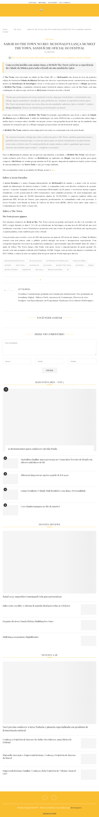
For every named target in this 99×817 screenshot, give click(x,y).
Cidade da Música (79, 261)
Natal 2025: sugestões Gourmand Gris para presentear (32, 596)
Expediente (52, 2)
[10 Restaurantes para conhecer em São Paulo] (49, 420)
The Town (17, 29)
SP (68, 270)
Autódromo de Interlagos (57, 261)
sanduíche (26, 270)
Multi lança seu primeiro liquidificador (21, 637)
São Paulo (39, 270)
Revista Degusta (11, 270)
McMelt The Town (63, 265)
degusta (7, 265)
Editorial (33, 2)
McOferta (80, 265)
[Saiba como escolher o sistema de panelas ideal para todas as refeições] (88, 609)
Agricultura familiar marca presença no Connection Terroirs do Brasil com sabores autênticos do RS (56, 461)
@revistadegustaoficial (14, 261)
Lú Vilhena (24, 289)
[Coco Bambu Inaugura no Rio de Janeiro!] (10, 510)
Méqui (90, 265)
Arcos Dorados (35, 261)
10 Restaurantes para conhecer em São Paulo (32, 448)
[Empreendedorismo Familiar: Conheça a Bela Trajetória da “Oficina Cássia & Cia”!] (88, 774)
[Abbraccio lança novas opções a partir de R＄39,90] (10, 479)
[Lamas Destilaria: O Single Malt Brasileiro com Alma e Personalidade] (10, 494)
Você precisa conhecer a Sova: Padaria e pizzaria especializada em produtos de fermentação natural (45, 728)
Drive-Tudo (20, 265)
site (53, 170)
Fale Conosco (65, 2)
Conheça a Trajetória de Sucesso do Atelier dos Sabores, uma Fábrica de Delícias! (37, 741)
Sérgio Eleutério (55, 270)
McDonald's (34, 265)
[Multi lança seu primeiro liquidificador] (88, 641)
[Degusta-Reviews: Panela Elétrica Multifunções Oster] (88, 625)
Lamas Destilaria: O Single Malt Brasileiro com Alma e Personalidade (53, 490)
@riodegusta (76, 808)
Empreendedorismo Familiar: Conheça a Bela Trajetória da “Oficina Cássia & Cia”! (39, 772)
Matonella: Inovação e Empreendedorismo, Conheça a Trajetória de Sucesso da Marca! (39, 756)
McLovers (47, 265)
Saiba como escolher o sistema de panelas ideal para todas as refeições (36, 605)
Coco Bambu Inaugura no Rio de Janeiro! (40, 506)
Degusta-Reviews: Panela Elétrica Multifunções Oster (28, 621)
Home (5, 29)
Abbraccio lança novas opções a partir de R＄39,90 (45, 475)
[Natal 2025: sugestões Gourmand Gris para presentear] (49, 562)
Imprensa (42, 2)
